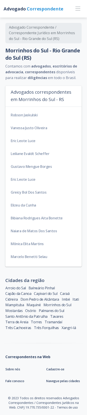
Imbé (66, 299)
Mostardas (14, 310)
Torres (36, 322)
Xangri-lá (69, 327)
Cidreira (11, 299)
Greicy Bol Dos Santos (29, 192)
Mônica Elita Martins (27, 243)
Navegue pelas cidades (63, 381)
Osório (30, 310)
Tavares (56, 316)
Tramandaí (53, 322)
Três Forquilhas (46, 327)
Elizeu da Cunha (23, 205)
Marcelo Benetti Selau (29, 256)
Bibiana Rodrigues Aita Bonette (37, 218)
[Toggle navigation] (77, 9)
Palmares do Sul (51, 310)
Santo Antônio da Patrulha (26, 316)
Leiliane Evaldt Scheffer (30, 153)
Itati (75, 299)
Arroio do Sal (15, 288)
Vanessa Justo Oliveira (29, 127)
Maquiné (34, 304)
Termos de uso (67, 407)
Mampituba (14, 304)
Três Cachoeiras (18, 327)
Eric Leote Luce (23, 140)
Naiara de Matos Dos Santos (34, 230)
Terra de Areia (16, 322)
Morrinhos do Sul (57, 304)
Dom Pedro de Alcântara (40, 299)
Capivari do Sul (45, 293)
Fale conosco (14, 381)
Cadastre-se (55, 369)
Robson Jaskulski (24, 115)
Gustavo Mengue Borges (31, 166)
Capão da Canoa (18, 293)
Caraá (64, 293)
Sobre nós (12, 369)
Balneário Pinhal (42, 288)
